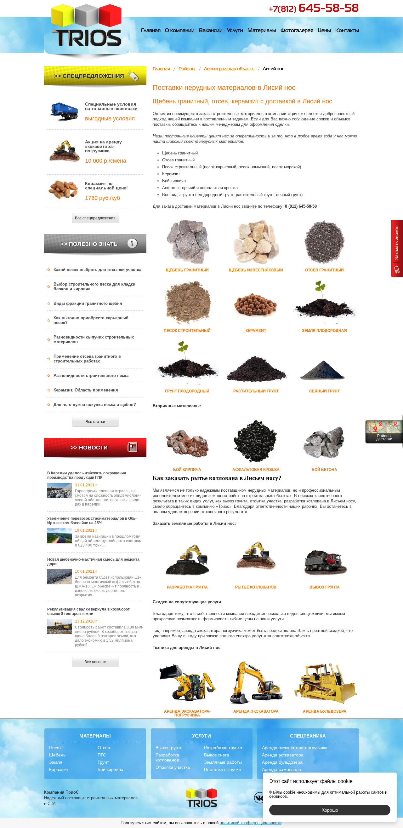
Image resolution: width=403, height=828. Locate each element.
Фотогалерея (297, 31)
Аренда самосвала (281, 769)
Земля (55, 762)
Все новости (95, 662)
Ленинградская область (229, 69)
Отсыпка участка (173, 767)
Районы (187, 69)
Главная (151, 31)
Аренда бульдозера (282, 762)
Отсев (104, 747)
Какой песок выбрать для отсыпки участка (97, 269)
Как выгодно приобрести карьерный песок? (91, 320)
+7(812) (314, 9)
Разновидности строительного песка (91, 375)
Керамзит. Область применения (86, 390)
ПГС (102, 754)
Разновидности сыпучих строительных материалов (94, 339)
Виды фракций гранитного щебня (88, 303)
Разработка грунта (223, 747)
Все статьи (95, 422)
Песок (55, 747)
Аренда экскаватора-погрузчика (294, 747)
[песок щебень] (201, 798)
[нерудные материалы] (87, 32)
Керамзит (59, 769)
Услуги (235, 31)
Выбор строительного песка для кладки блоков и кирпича (94, 286)
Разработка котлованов (167, 757)
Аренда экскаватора (283, 754)
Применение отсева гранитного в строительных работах (87, 358)
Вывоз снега (216, 754)
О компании (180, 31)
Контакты (347, 31)
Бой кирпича (110, 769)
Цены (324, 31)
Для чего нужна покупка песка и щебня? (95, 404)
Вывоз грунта (169, 747)
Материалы (261, 31)
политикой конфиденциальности (250, 822)
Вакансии (211, 31)
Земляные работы (223, 762)
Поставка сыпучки (222, 769)
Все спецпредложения (95, 218)
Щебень (57, 754)
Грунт (103, 762)
